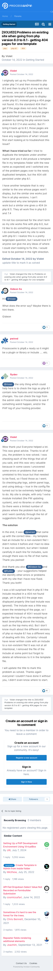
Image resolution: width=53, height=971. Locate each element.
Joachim (12, 944)
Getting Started (35, 59)
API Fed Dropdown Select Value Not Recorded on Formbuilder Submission (22, 890)
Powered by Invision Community (26, 967)
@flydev (8, 571)
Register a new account (26, 758)
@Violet (11, 298)
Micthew (12, 872)
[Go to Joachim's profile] (46, 939)
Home (5, 16)
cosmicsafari (14, 897)
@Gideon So (34, 566)
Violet (9, 56)
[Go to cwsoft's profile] (46, 844)
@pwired (30, 532)
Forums (17, 16)
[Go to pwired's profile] (5, 340)
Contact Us (21, 963)
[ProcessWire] (17, 5)
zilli (9, 850)
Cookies (33, 963)
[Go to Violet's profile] (5, 73)
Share (13, 799)
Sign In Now (26, 782)
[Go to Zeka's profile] (46, 913)
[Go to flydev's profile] (5, 376)
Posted (21, 74)
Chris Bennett (15, 919)
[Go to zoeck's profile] (46, 866)
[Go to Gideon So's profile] (5, 291)
